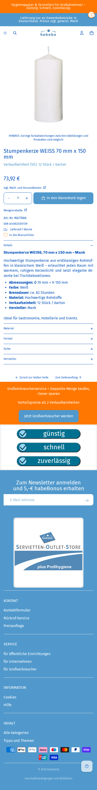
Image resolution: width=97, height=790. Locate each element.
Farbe (7, 348)
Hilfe (8, 705)
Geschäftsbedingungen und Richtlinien (48, 778)
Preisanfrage (14, 626)
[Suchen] (15, 33)
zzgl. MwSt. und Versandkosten (23, 187)
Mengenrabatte (13, 210)
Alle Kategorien (16, 733)
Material (9, 328)
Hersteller (10, 359)
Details (8, 245)
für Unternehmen (18, 661)
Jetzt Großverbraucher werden (48, 416)
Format (8, 338)
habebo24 (53, 769)
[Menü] (5, 33)
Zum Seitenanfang (66, 377)
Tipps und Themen (19, 740)
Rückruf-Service (16, 618)
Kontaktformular (17, 610)
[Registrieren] (87, 500)
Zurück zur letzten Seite (33, 377)
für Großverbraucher (20, 669)
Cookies (10, 697)
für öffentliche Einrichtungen (27, 654)
